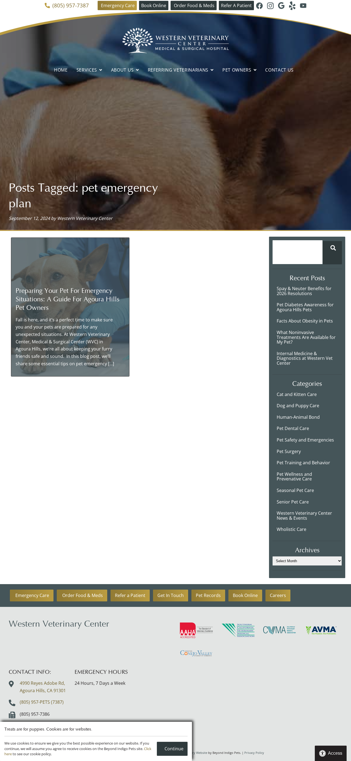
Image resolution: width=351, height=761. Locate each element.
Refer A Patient (236, 5)
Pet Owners (236, 70)
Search (332, 252)
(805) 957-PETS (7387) (42, 702)
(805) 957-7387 (70, 5)
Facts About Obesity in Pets (305, 321)
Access (335, 753)
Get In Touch (170, 595)
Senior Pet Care (293, 502)
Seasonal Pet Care (295, 490)
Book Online (153, 5)
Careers (278, 595)
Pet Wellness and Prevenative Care (294, 476)
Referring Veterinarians (178, 70)
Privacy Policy (254, 753)
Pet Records (208, 595)
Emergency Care (117, 5)
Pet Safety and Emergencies (305, 440)
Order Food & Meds (193, 5)
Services (87, 70)
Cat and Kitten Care (297, 394)
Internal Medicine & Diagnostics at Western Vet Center (305, 358)
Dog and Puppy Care (298, 406)
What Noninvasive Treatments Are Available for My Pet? (306, 337)
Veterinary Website (193, 753)
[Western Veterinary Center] (175, 40)
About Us (122, 70)
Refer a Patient (130, 595)
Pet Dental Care (293, 428)
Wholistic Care (291, 529)
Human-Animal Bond (298, 417)
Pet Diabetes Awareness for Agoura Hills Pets (305, 307)
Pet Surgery (289, 451)
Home (61, 70)
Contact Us (279, 70)
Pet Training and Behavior (303, 463)
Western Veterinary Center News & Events (304, 515)
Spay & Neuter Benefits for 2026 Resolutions (304, 290)
